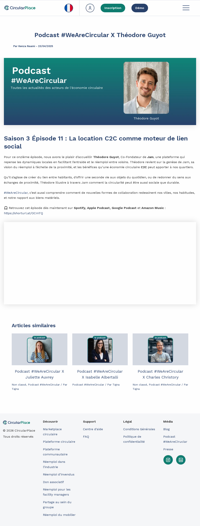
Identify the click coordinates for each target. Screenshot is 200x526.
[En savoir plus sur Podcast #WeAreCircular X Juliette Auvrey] (39, 349)
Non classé (19, 384)
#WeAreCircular (16, 193)
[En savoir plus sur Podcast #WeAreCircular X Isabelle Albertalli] (100, 349)
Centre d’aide (93, 429)
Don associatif (53, 482)
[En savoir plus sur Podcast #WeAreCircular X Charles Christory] (160, 349)
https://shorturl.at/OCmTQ (23, 213)
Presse (168, 449)
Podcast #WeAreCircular (44, 384)
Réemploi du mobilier (59, 515)
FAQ (86, 436)
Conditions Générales (139, 429)
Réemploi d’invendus (58, 474)
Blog (166, 429)
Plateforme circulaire (59, 441)
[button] (186, 8)
